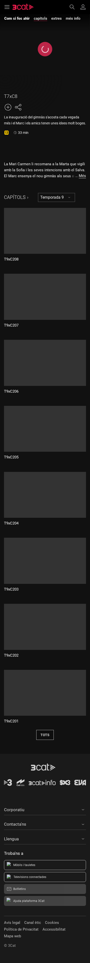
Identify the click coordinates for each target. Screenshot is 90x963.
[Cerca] (74, 7)
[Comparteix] (18, 107)
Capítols (15, 197)
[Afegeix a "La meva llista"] (8, 107)
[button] (45, 809)
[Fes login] (83, 7)
